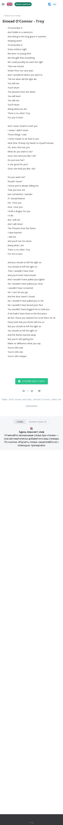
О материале (31, 406)
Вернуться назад (12, 16)
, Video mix (55, 399)
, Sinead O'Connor (41, 399)
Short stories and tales (20, 399)
